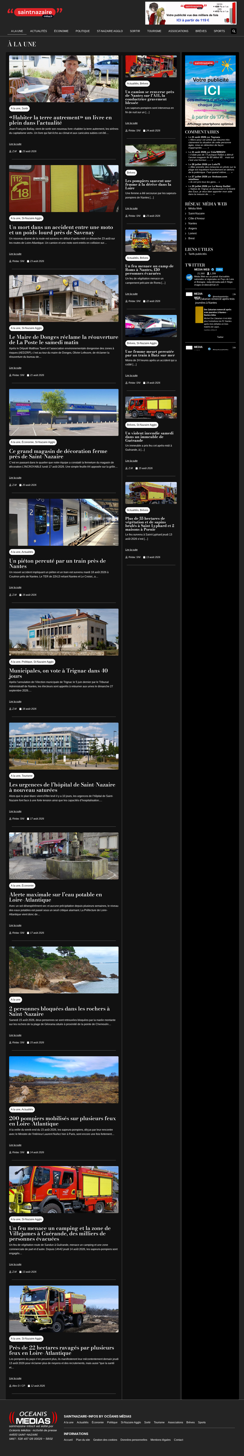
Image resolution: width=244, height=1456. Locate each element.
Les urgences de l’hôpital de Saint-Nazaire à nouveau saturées (62, 787)
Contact (178, 1439)
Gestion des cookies (105, 1439)
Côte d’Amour (196, 218)
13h (234, 294)
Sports (219, 31)
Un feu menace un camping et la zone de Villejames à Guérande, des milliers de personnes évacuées (60, 1233)
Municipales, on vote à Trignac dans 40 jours (58, 673)
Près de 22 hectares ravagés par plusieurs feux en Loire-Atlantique (61, 1350)
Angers (192, 228)
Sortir (135, 31)
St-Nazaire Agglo (110, 31)
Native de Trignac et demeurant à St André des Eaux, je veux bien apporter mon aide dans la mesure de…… (211, 191)
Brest (191, 238)
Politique (83, 31)
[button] (234, 31)
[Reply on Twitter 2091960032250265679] (197, 337)
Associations (178, 31)
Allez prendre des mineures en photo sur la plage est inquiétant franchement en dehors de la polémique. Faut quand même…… (212, 170)
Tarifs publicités (197, 254)
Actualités (38, 31)
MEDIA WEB (198, 295)
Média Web (195, 208)
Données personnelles (134, 1439)
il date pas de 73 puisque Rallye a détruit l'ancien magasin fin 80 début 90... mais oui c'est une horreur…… (211, 157)
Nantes (192, 223)
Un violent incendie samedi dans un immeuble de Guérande (149, 436)
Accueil (68, 1439)
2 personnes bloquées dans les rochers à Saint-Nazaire (59, 1011)
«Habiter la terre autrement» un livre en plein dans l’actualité (60, 120)
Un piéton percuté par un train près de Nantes (57, 563)
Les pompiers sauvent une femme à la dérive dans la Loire (148, 184)
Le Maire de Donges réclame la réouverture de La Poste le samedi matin (63, 339)
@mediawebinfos (220, 297)
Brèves (201, 31)
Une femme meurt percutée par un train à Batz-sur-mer (150, 353)
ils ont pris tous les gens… (204, 182)
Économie (61, 31)
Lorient (192, 233)
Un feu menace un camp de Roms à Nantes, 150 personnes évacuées (149, 269)
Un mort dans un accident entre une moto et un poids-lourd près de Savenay (61, 229)
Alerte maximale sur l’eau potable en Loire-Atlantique (55, 897)
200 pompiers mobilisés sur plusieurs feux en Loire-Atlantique (62, 1121)
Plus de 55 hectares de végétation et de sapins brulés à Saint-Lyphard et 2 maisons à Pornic (149, 524)
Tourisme (154, 31)
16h (234, 347)
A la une (17, 31)
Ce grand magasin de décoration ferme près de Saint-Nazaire (58, 453)
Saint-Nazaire (196, 213)
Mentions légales (161, 1439)
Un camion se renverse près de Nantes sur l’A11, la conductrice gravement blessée (149, 97)
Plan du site (83, 1439)
